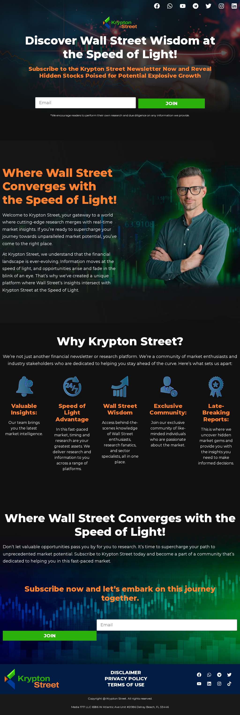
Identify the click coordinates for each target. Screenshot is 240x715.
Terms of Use (125, 685)
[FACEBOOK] (157, 6)
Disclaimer (126, 672)
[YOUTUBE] (182, 6)
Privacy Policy (126, 678)
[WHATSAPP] (170, 6)
